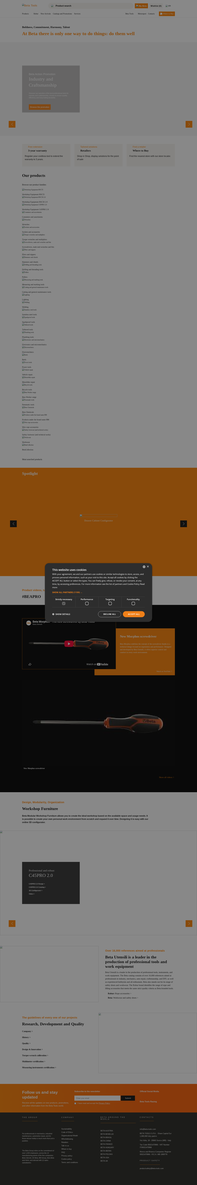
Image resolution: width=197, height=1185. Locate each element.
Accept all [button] (134, 614)
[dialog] (98, 592)
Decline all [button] (109, 614)
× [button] (148, 567)
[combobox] (144, 566)
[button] (98, 592)
